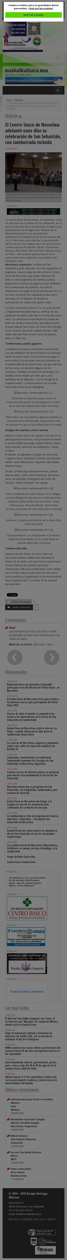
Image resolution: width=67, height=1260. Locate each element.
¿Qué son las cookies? (40, 8)
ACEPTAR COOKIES (33, 15)
